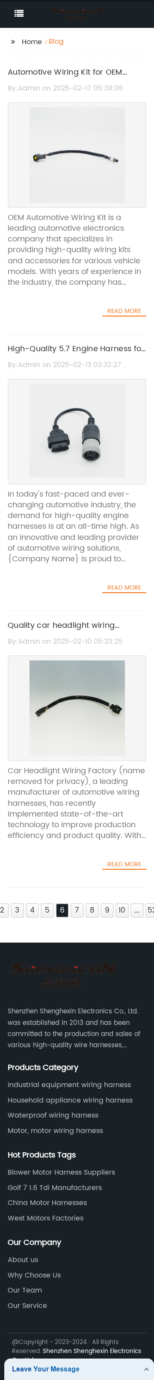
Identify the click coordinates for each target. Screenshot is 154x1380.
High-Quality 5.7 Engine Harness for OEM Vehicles (76, 355)
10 (121, 910)
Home (32, 42)
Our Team (25, 1290)
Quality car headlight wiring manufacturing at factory (61, 631)
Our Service (27, 1305)
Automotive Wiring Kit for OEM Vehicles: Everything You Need (66, 78)
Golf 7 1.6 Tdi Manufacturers (55, 1188)
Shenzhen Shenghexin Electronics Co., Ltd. (76, 1355)
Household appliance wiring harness (70, 1100)
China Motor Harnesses (47, 1203)
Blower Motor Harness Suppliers (61, 1172)
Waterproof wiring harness (53, 1115)
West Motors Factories (45, 1218)
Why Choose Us (34, 1275)
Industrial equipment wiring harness (69, 1085)
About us (23, 1260)
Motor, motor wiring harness (55, 1131)
